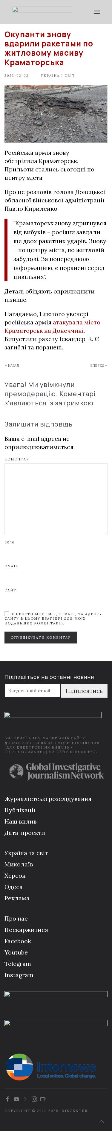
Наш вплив (20, 821)
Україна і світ (58, 76)
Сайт (10, 590)
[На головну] (42, 12)
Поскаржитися (26, 929)
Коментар (16, 459)
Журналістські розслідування (47, 798)
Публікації (20, 810)
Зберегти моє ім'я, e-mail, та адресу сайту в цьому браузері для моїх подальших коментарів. (53, 618)
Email (11, 566)
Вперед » (98, 365)
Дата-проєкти (24, 832)
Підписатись (84, 690)
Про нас (16, 918)
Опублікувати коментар (41, 637)
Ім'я (9, 542)
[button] (97, 12)
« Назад (12, 365)
